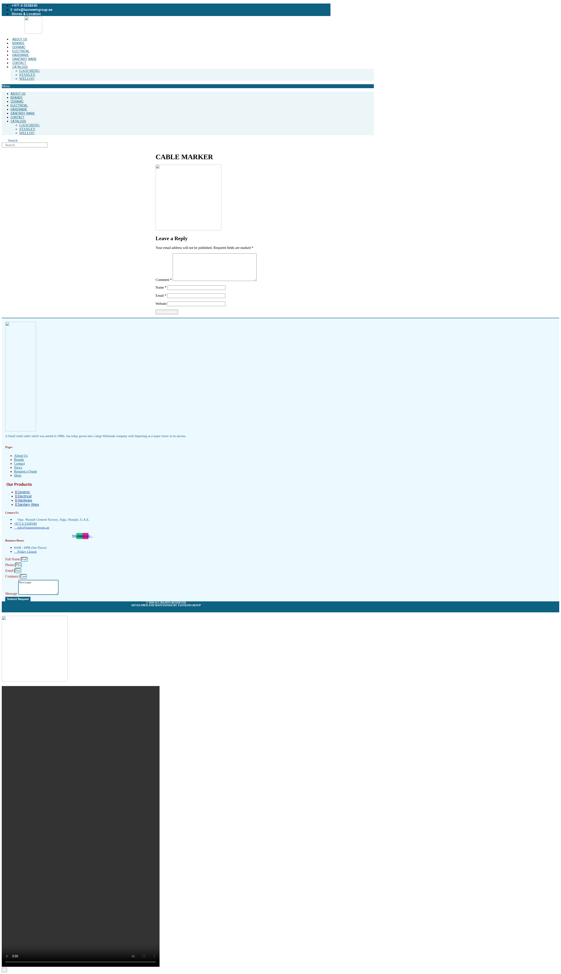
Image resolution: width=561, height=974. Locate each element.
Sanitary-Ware (24, 59)
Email (161, 295)
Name (161, 287)
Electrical (21, 51)
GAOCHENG (29, 71)
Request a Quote (25, 471)
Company (12, 576)
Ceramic (18, 47)
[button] (188, 86)
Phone (10, 565)
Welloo (26, 78)
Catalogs (20, 67)
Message (11, 593)
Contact (19, 63)
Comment (164, 280)
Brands (18, 43)
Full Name (13, 559)
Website (161, 304)
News (18, 467)
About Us (19, 39)
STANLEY (27, 75)
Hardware (20, 55)
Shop (17, 475)
